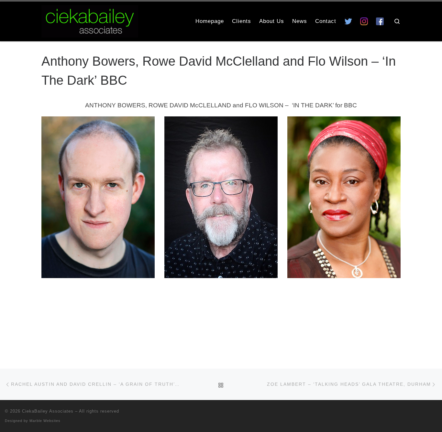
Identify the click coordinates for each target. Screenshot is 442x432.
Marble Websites (45, 421)
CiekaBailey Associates (47, 411)
